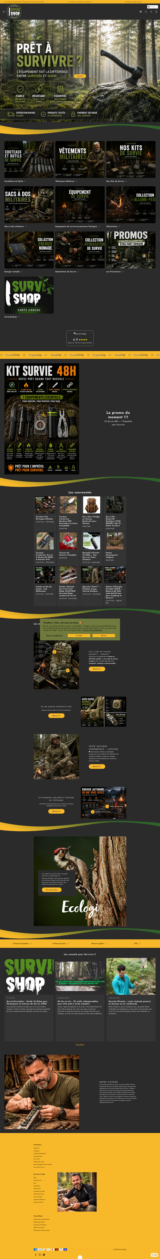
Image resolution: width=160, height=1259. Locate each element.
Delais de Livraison (39, 1227)
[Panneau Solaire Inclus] (93, 812)
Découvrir (97, 669)
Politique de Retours (39, 1222)
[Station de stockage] (107, 806)
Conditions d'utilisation (40, 1225)
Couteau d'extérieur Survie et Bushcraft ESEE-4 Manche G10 (44, 556)
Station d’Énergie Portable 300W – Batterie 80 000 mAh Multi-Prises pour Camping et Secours (114, 592)
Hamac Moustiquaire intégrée (112, 555)
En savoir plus (51, 890)
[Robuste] (68, 670)
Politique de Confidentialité (41, 1219)
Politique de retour (59, 943)
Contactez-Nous (38, 1156)
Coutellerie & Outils (39, 1191)
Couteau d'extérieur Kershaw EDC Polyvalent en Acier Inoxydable (68, 521)
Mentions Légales (97, 943)
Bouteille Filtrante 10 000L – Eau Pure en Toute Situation (90, 556)
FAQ (135, 943)
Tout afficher (80, 609)
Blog (35, 1177)
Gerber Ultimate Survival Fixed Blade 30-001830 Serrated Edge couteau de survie (67, 591)
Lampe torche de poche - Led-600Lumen (44, 588)
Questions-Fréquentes (40, 1153)
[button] (3, 11)
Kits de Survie (37, 1180)
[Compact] (54, 652)
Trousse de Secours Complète (67, 553)
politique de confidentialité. (92, 630)
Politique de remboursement (42, 1230)
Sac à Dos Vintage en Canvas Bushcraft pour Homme (91, 520)
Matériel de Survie (39, 1194)
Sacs (35, 1183)
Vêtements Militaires (39, 1199)
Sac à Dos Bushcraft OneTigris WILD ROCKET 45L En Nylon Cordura (113, 521)
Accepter (79, 635)
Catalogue (36, 1151)
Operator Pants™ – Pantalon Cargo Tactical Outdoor (91, 588)
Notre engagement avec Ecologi (43, 1164)
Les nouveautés (38, 1197)
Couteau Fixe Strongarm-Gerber (44, 517)
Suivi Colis (37, 1159)
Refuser (103, 635)
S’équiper (80, 76)
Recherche (37, 1148)
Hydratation (37, 1186)
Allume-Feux (37, 1188)
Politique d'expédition (21, 943)
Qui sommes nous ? (39, 1167)
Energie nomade (38, 1202)
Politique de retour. (39, 1162)
